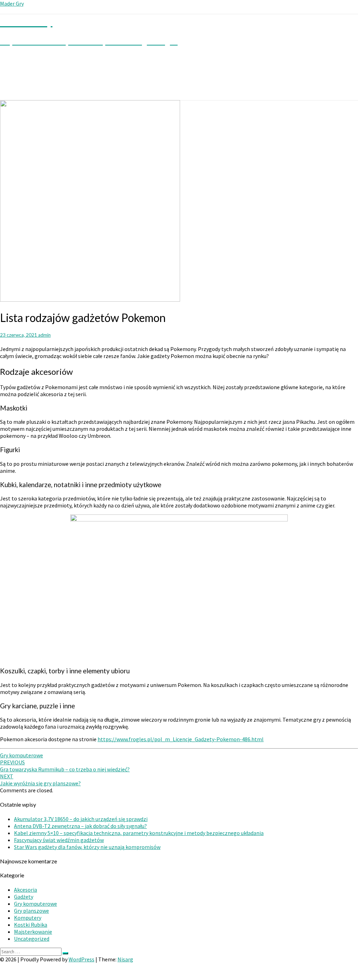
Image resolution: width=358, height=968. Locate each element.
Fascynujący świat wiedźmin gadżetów (59, 839)
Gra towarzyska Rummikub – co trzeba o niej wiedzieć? (65, 766)
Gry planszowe (31, 910)
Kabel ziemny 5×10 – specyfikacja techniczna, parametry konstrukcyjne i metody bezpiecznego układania (139, 832)
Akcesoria (25, 889)
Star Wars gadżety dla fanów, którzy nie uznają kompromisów (87, 846)
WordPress (81, 959)
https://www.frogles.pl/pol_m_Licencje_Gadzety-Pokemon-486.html (181, 739)
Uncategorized (31, 938)
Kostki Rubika (30, 924)
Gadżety (23, 896)
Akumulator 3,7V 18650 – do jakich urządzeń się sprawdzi (81, 818)
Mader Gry (12, 3)
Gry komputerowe (21, 755)
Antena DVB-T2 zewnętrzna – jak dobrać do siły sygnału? (80, 825)
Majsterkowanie (33, 931)
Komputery (27, 917)
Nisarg (125, 959)
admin (44, 335)
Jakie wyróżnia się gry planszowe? (40, 780)
